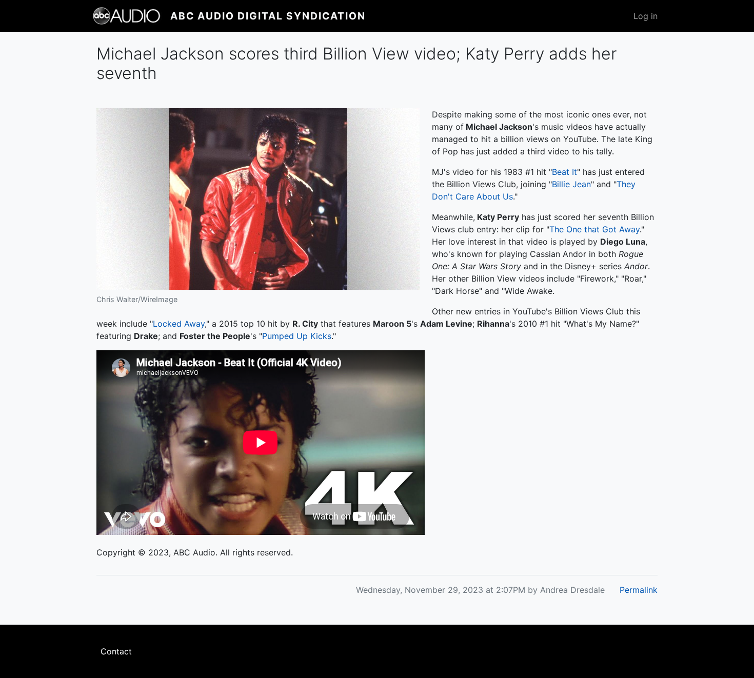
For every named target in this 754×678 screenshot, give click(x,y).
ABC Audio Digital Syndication (268, 16)
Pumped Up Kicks (296, 336)
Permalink (639, 590)
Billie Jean (571, 184)
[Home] (131, 16)
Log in (645, 16)
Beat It (564, 172)
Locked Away (179, 323)
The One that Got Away (594, 229)
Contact (116, 651)
